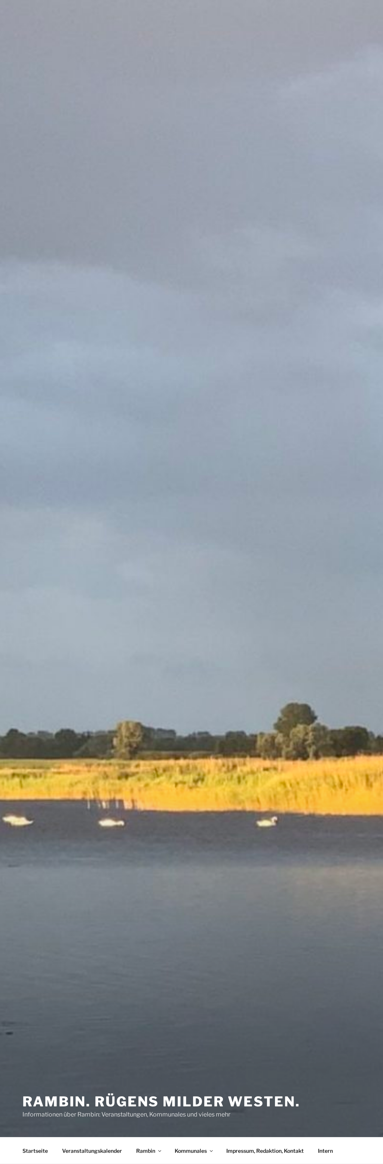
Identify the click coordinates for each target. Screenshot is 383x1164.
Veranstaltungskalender (92, 1151)
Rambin (145, 1151)
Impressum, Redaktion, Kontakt (265, 1151)
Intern (325, 1151)
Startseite (35, 1151)
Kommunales (191, 1151)
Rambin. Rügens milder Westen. (161, 1101)
